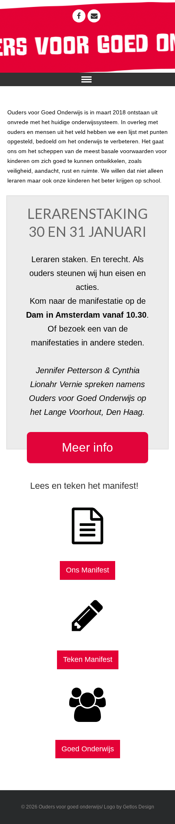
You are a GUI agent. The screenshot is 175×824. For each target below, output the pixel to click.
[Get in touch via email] (94, 15)
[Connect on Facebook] (78, 15)
